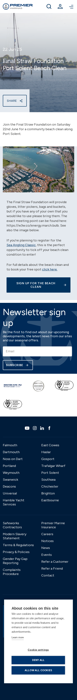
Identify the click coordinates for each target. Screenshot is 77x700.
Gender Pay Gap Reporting (15, 561)
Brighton (48, 493)
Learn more (18, 637)
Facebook (49, 428)
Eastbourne (50, 500)
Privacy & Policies (16, 552)
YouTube (27, 428)
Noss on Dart (13, 459)
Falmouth (10, 445)
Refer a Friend (52, 568)
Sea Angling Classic (21, 245)
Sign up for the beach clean (36, 285)
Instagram (35, 428)
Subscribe (14, 365)
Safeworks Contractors (12, 525)
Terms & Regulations (18, 545)
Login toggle (60, 6)
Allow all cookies (38, 670)
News (45, 548)
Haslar (46, 452)
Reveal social (21, 100)
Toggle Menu (71, 6)
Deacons (9, 486)
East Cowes (50, 445)
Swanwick (10, 480)
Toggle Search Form (49, 6)
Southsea (48, 480)
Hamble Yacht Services (13, 502)
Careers (47, 534)
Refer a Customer (54, 562)
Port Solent (50, 473)
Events (46, 555)
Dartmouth (11, 452)
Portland (9, 466)
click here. (49, 269)
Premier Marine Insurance (53, 525)
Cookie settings (38, 649)
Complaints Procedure (12, 572)
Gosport (47, 459)
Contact (47, 575)
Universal (10, 493)
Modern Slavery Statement (14, 536)
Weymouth (11, 473)
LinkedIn (42, 428)
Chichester (49, 486)
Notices (47, 541)
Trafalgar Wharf (53, 466)
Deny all (38, 660)
